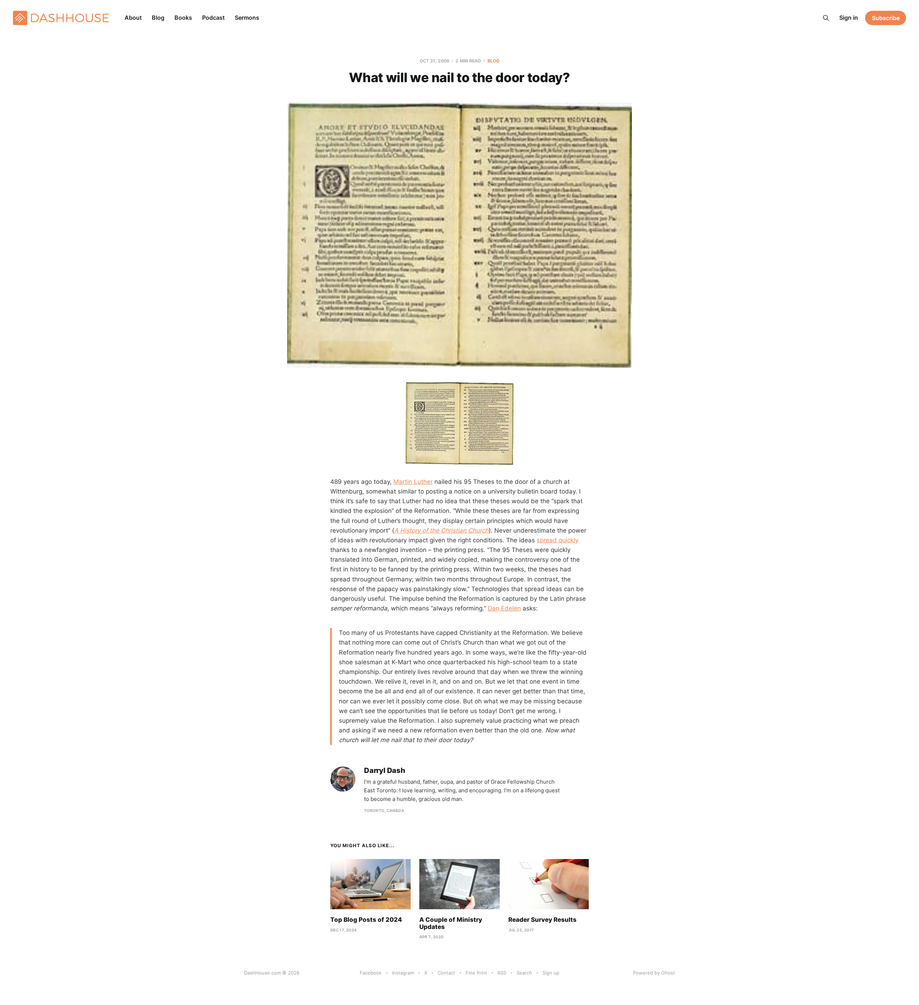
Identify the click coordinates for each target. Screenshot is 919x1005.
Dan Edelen (504, 608)
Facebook (371, 973)
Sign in (848, 17)
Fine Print (476, 973)
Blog (158, 17)
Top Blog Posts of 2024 (366, 919)
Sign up (550, 973)
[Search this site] (826, 18)
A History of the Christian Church (441, 530)
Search (524, 973)
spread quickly (557, 540)
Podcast (213, 17)
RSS (502, 973)
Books (183, 17)
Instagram (403, 973)
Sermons (247, 17)
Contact (446, 973)
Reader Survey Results (542, 919)
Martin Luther (413, 481)
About (133, 17)
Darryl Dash (384, 770)
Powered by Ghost (654, 973)
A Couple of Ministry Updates (450, 923)
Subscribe (886, 18)
